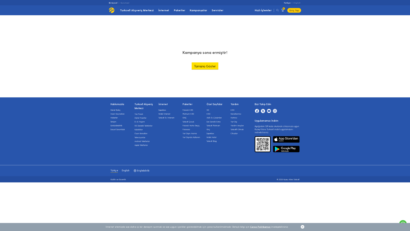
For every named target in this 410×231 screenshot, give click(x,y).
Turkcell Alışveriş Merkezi (137, 10)
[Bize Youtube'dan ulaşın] (269, 111)
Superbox (162, 110)
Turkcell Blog (212, 141)
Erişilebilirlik (143, 170)
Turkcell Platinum (213, 125)
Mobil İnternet (164, 114)
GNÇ (185, 117)
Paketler (179, 10)
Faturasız (186, 129)
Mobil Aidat (212, 137)
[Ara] (277, 10)
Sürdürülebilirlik (116, 125)
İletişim (113, 121)
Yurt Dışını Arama (190, 133)
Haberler (114, 117)
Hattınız (234, 117)
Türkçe (287, 3)
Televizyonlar (140, 137)
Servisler (217, 10)
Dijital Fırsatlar (141, 118)
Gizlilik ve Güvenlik (118, 179)
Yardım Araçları (237, 125)
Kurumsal (125, 3)
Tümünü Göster (205, 66)
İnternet (163, 10)
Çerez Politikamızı (260, 226)
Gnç (208, 129)
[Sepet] (282, 10)
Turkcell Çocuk (188, 121)
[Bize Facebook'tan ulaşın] (257, 111)
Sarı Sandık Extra (214, 121)
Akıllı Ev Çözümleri (214, 117)
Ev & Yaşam (140, 121)
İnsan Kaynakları (118, 114)
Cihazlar (234, 133)
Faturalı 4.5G (188, 110)
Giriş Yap (294, 10)
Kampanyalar (198, 10)
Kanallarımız (236, 114)
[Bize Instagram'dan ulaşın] (275, 111)
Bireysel (113, 3)
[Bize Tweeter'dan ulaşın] (263, 111)
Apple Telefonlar (141, 145)
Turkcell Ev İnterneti (166, 117)
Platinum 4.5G (188, 114)
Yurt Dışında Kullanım (191, 137)
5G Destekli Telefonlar (143, 125)
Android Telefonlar (142, 141)
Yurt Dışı (234, 121)
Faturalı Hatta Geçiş (191, 125)
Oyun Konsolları (141, 133)
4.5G (208, 114)
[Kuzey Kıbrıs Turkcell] (111, 10)
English (297, 3)
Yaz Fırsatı (139, 114)
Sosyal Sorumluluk (118, 129)
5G (208, 110)
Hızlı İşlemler (263, 10)
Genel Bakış (115, 110)
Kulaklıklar (139, 129)
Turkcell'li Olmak (237, 129)
